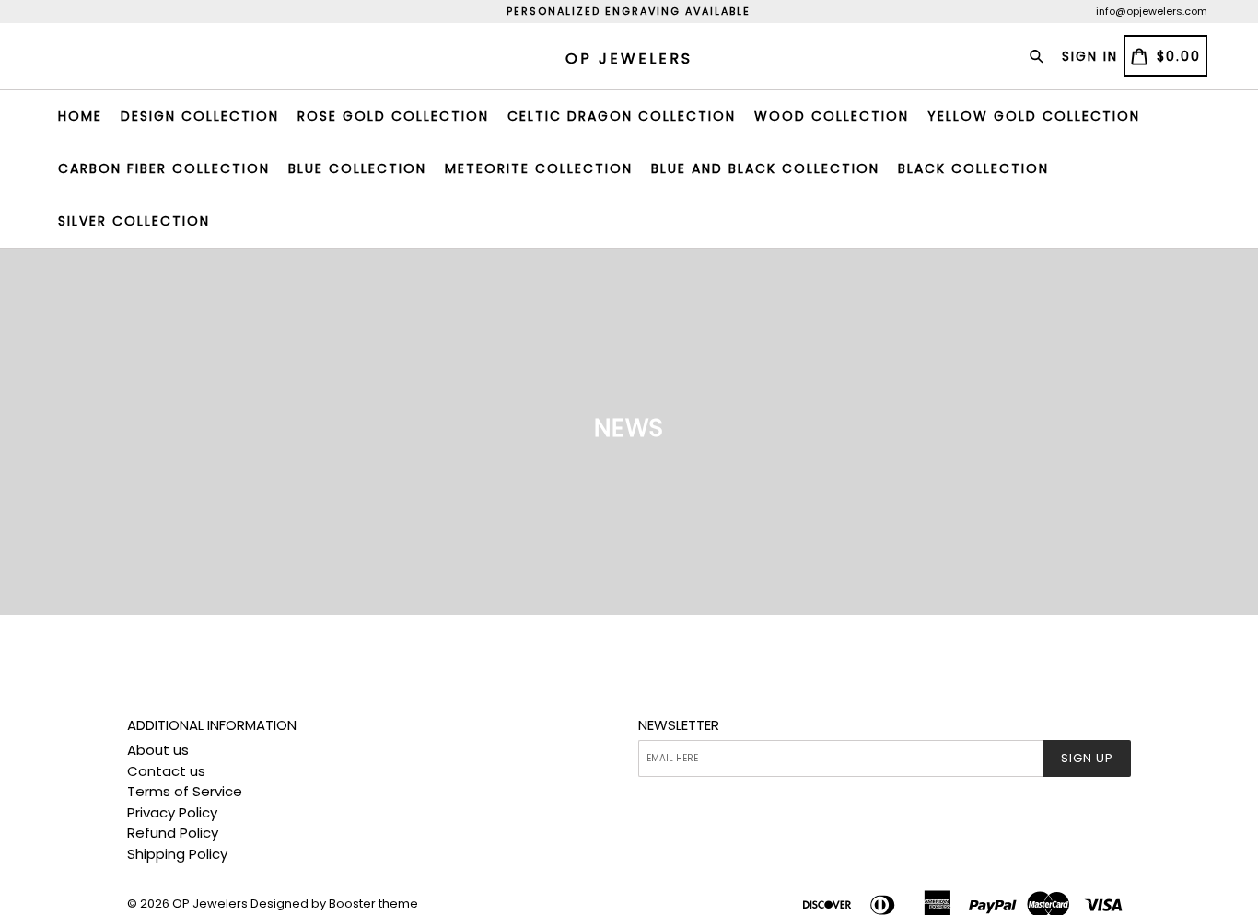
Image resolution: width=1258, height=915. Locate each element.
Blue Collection (357, 168)
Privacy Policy (172, 812)
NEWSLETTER (678, 725)
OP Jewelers (210, 903)
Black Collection (973, 168)
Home (80, 116)
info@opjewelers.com (1151, 11)
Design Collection (200, 116)
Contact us (166, 771)
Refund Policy (172, 832)
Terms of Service (184, 791)
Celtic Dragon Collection (621, 116)
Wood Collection (831, 116)
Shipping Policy (177, 853)
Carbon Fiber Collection (164, 168)
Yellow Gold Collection (1033, 116)
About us (158, 749)
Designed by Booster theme (334, 903)
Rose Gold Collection (393, 116)
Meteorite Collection (539, 168)
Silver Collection (134, 221)
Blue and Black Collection (765, 168)
